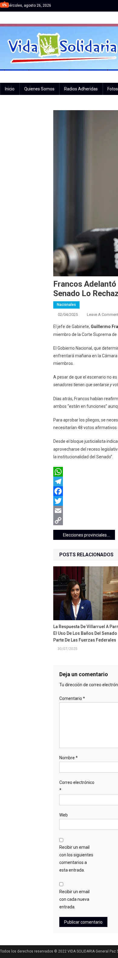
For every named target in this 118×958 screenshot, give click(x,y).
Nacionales (66, 304)
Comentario (72, 698)
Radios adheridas (81, 88)
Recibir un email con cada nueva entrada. (74, 899)
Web (63, 815)
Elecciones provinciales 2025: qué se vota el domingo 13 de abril (89, 535)
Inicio (10, 88)
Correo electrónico (76, 786)
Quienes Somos (39, 88)
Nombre (68, 757)
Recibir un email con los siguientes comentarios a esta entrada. (76, 859)
